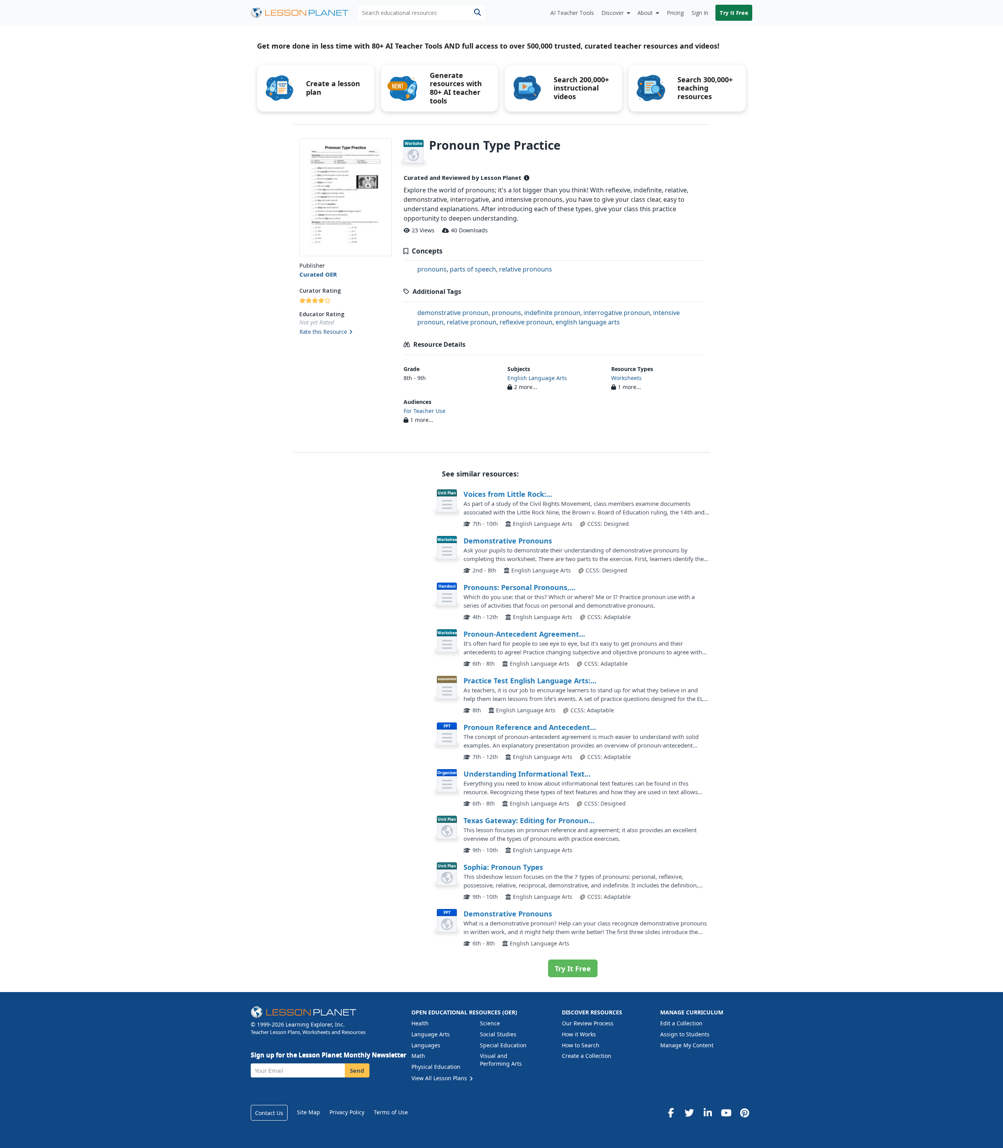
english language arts (588, 322)
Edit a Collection (681, 1023)
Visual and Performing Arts (501, 1059)
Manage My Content (686, 1045)
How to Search (580, 1045)
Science (490, 1023)
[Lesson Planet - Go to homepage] (304, 12)
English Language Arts (537, 378)
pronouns (432, 269)
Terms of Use (391, 1112)
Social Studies (498, 1034)
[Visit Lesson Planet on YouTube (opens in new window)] (726, 1113)
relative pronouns (525, 269)
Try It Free (733, 12)
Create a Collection (586, 1055)
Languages (425, 1045)
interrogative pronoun (616, 312)
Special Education (503, 1045)
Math (418, 1055)
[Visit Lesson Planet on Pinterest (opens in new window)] (744, 1113)
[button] (345, 332)
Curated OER (318, 274)
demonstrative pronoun (453, 312)
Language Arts (430, 1034)
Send (357, 1070)
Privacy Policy (347, 1112)
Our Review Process (588, 1023)
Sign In (700, 12)
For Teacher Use (424, 411)
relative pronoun (471, 322)
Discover (612, 12)
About (645, 12)
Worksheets (626, 378)
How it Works (579, 1034)
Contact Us (269, 1113)
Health (420, 1023)
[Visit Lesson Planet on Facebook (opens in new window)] (671, 1113)
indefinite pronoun (552, 312)
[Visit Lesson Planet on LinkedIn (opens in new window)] (707, 1113)
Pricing (675, 12)
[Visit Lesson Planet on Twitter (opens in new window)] (689, 1113)
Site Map (308, 1112)
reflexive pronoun (526, 322)
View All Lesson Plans (440, 1078)
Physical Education (435, 1066)
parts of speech (473, 269)
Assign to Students (685, 1034)
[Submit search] (477, 13)
